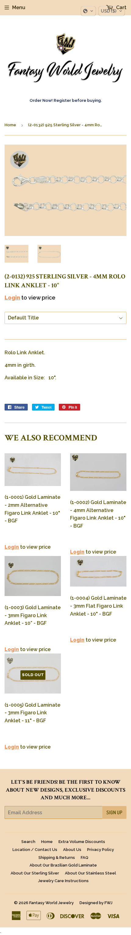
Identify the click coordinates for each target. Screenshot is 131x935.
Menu (18, 7)
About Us (72, 849)
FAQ (84, 857)
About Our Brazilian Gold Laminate (63, 865)
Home (10, 125)
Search (28, 841)
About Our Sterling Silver (35, 873)
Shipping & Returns (56, 857)
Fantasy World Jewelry (51, 902)
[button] (88, 11)
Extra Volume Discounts (81, 841)
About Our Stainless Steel (90, 873)
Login (12, 297)
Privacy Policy (100, 849)
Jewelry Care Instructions (63, 880)
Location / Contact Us (34, 849)
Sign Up (114, 812)
